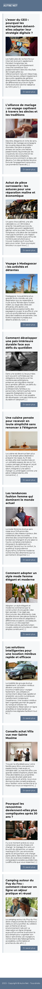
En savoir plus (29, 92)
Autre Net (10, 5)
